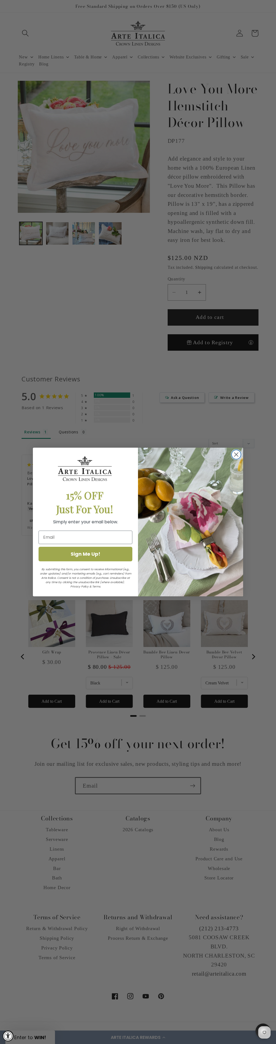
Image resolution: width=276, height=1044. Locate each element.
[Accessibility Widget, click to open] (8, 1036)
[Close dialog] (236, 454)
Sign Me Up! (85, 554)
